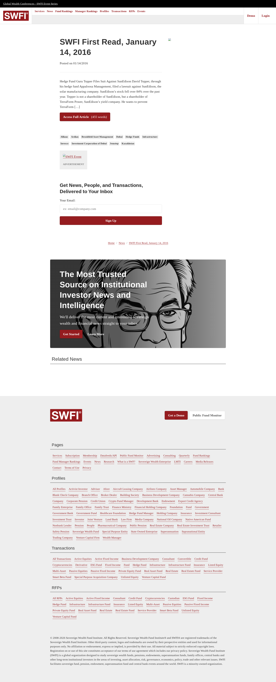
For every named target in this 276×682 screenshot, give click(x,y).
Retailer (217, 525)
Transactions (119, 11)
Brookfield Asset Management (97, 137)
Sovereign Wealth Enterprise (154, 461)
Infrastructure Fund (180, 564)
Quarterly (184, 455)
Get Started (71, 334)
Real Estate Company (162, 525)
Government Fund (86, 513)
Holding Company (167, 513)
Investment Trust (62, 519)
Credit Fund (201, 558)
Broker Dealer (109, 495)
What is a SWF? (126, 461)
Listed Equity (215, 564)
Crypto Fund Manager (121, 501)
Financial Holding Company (151, 507)
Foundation (176, 507)
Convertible (184, 558)
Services (40, 11)
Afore (106, 488)
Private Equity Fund (130, 571)
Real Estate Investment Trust (193, 525)
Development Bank (147, 501)
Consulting (169, 455)
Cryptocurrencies (62, 564)
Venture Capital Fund (154, 577)
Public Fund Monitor (207, 415)
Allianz (64, 137)
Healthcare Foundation (113, 513)
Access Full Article (85, 117)
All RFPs (57, 598)
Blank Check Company (66, 495)
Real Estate (172, 571)
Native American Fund (198, 519)
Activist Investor (78, 488)
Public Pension (138, 525)
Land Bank (112, 519)
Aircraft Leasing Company (128, 488)
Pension (79, 525)
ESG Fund (96, 564)
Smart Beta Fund (62, 577)
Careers (188, 461)
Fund (189, 507)
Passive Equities (78, 571)
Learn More (96, 334)
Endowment (168, 501)
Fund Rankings (64, 11)
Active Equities (83, 558)
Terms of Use (72, 467)
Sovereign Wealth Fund (86, 531)
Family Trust (102, 507)
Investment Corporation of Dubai (89, 143)
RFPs (132, 11)
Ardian (74, 137)
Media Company (144, 519)
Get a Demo (176, 415)
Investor (79, 519)
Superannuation (170, 531)
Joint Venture (94, 519)
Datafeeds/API (108, 455)
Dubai (119, 137)
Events (141, 11)
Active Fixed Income (107, 558)
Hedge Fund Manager (141, 513)
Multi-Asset (59, 571)
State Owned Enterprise (144, 531)
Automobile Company (202, 488)
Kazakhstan (128, 143)
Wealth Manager (112, 537)
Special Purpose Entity (115, 531)
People (91, 525)
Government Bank (63, 513)
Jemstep (114, 143)
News (50, 11)
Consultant (168, 558)
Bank (221, 488)
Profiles (104, 11)
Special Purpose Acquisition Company (96, 577)
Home (111, 243)
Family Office (84, 507)
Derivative (81, 564)
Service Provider (213, 571)
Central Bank (215, 495)
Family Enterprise (63, 507)
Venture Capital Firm (88, 537)
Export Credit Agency (190, 501)
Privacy (87, 467)
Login (266, 15)
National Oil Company (169, 519)
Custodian (174, 598)
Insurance (186, 513)
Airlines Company (156, 488)
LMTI (177, 461)
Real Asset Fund (153, 571)
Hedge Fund (139, 564)
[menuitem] (40, 11)
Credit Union (98, 501)
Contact (57, 467)
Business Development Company (161, 495)
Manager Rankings (86, 11)
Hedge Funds (132, 137)
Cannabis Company (194, 495)
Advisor (95, 488)
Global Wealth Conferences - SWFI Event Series (30, 3)
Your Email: (68, 200)
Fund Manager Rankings (66, 461)
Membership (90, 455)
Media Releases (204, 461)
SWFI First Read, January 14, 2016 (148, 243)
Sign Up (110, 220)
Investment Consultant (208, 513)
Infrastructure (149, 137)
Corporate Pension (77, 501)
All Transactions (62, 558)
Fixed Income (113, 564)
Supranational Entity (193, 531)
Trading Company (63, 537)
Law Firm (126, 519)
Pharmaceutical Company (112, 525)
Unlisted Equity (130, 577)
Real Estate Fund (190, 571)
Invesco (65, 143)
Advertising (153, 455)
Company (58, 501)
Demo (251, 15)
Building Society (129, 495)
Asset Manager (178, 488)
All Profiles (59, 488)
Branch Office (90, 495)
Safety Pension (61, 531)
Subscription (72, 455)
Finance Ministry (121, 507)
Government (202, 507)
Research (109, 461)
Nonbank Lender (62, 525)
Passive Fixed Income (103, 571)
